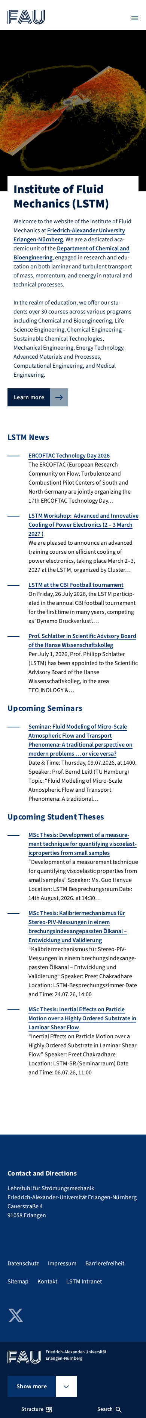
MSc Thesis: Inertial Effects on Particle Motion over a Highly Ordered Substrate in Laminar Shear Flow (82, 1018)
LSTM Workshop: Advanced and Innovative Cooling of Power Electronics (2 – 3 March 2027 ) (83, 525)
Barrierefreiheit (104, 1263)
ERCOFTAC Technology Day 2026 (69, 455)
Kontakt (47, 1281)
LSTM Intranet (84, 1281)
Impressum (62, 1263)
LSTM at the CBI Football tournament (76, 585)
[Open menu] (135, 18)
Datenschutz (23, 1263)
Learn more (29, 397)
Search (105, 1409)
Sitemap (17, 1281)
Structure (32, 1409)
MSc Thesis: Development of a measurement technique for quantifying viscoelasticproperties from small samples (82, 844)
